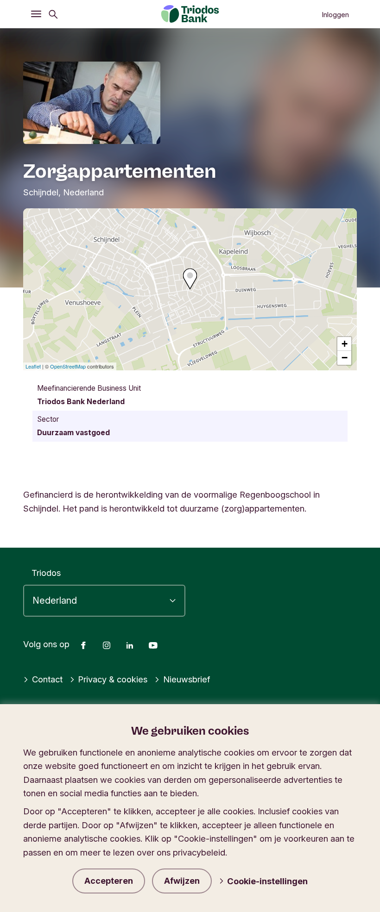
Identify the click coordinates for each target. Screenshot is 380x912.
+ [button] (345, 344)
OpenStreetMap (68, 366)
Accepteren (108, 881)
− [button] (345, 357)
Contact (47, 679)
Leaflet (33, 366)
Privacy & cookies (112, 679)
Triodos (46, 573)
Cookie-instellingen (267, 881)
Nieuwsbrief (186, 679)
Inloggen (335, 15)
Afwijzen (182, 881)
